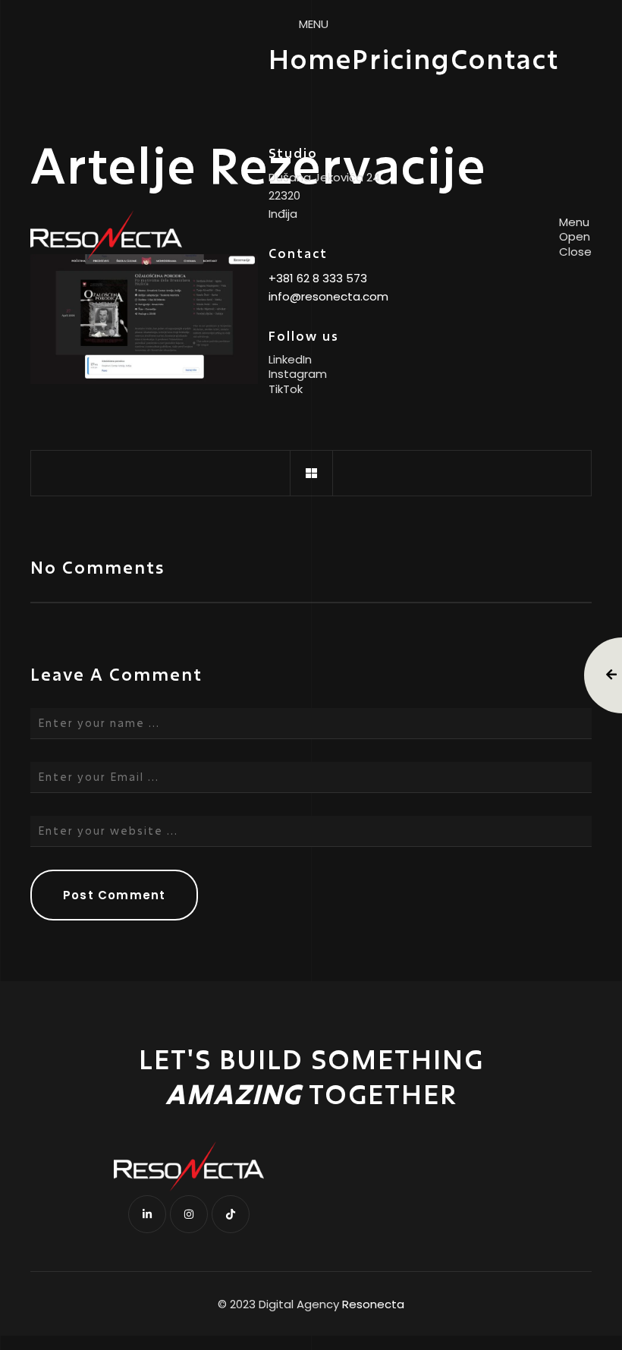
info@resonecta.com (328, 296)
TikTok (286, 389)
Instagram (298, 374)
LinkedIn (290, 359)
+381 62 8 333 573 (318, 278)
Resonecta (373, 1304)
